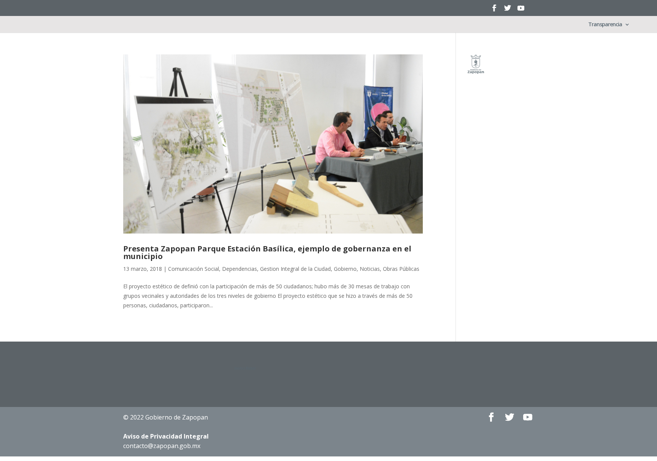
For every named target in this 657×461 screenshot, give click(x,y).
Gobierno (345, 268)
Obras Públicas (401, 268)
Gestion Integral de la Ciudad (295, 268)
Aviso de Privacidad (166, 436)
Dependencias (239, 268)
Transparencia (605, 25)
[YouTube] (520, 10)
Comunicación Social (193, 268)
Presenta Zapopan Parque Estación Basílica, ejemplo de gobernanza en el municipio (267, 252)
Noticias (370, 268)
